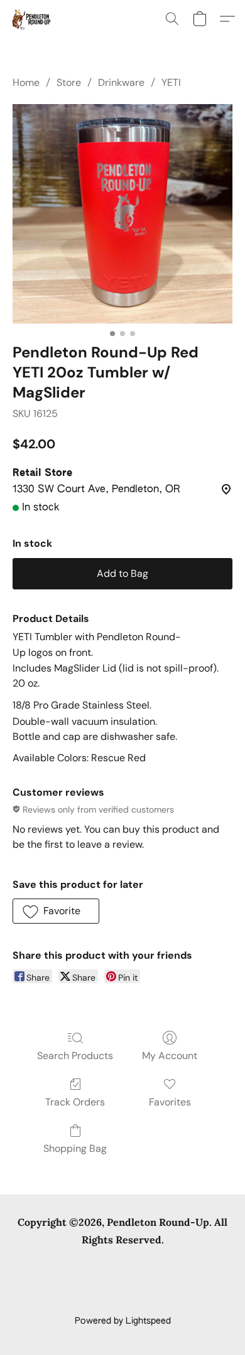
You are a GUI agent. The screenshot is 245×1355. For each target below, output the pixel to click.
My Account (169, 1055)
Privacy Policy (170, 1263)
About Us (212, 1281)
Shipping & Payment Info (64, 1281)
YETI (171, 82)
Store (69, 82)
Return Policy (153, 1281)
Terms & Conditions (89, 1263)
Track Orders (75, 1102)
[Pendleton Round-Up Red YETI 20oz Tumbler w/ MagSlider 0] (122, 214)
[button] (31, 19)
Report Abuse (123, 1299)
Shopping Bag (75, 1148)
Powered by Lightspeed (123, 1321)
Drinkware (121, 82)
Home (26, 82)
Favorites (170, 1102)
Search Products (75, 1055)
